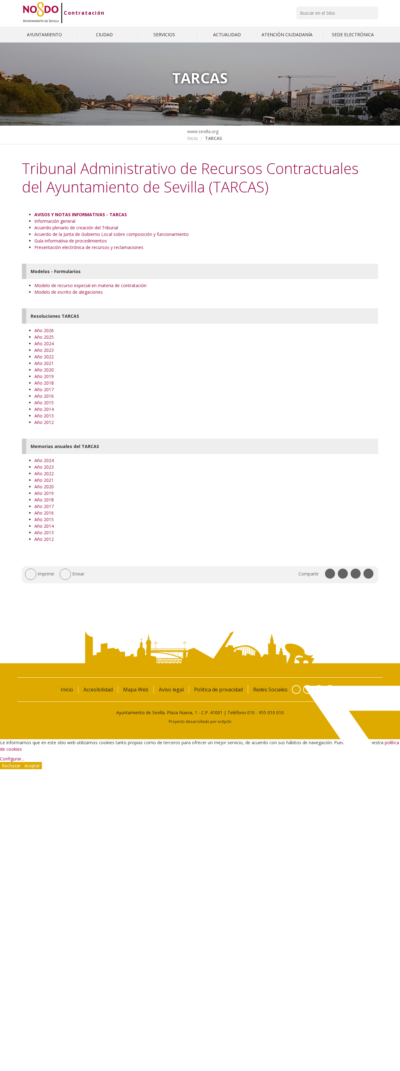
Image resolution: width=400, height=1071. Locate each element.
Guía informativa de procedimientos (70, 241)
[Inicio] (41, 12)
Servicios (164, 34)
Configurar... (12, 759)
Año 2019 (44, 376)
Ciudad (105, 34)
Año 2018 (44, 383)
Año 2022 (44, 357)
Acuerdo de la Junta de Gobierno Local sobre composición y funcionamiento (111, 234)
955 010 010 (271, 712)
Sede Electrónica (353, 34)
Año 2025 (44, 337)
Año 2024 (44, 343)
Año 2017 (44, 389)
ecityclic (225, 721)
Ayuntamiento (45, 34)
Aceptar (32, 766)
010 (251, 712)
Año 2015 (44, 403)
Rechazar (11, 766)
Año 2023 (44, 350)
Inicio (193, 138)
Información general (54, 221)
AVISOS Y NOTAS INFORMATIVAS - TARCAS (80, 214)
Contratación (84, 12)
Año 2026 (44, 330)
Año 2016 (44, 396)
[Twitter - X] (307, 689)
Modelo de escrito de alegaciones (68, 292)
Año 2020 (44, 370)
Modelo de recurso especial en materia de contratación (90, 285)
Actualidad (227, 34)
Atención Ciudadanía (288, 34)
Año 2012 (44, 422)
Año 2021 (44, 363)
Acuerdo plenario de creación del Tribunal (76, 228)
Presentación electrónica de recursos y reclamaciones (88, 247)
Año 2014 (44, 409)
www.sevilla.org (202, 131)
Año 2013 (44, 416)
